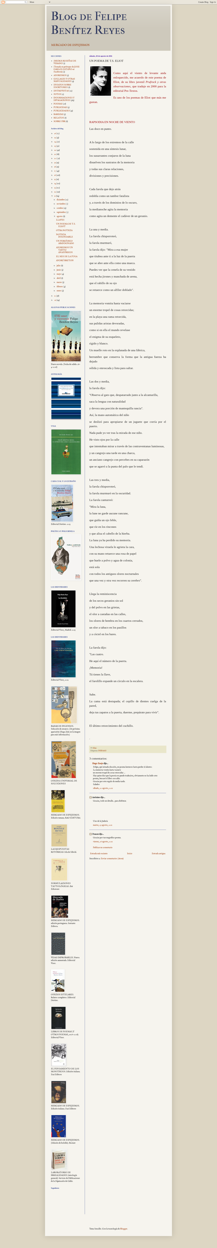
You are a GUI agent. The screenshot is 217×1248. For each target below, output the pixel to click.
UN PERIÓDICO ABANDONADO (65, 242)
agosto (60, 216)
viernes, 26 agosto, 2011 (103, 841)
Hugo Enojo (97, 763)
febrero (60, 286)
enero (59, 290)
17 (55, 171)
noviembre (61, 204)
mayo (59, 274)
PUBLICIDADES (62, 110)
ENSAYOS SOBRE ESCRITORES (62, 86)
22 (55, 150)
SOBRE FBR (59, 121)
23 (55, 146)
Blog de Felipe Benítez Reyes (89, 23)
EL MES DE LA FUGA (66, 256)
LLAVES (60, 220)
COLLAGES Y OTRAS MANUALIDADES (64, 80)
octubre (60, 208)
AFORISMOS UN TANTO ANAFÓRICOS (64, 250)
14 (55, 183)
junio (59, 270)
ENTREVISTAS (61, 91)
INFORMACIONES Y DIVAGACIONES (64, 99)
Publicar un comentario (102, 847)
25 (55, 137)
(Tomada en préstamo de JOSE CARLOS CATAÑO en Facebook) (67, 69)
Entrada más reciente (98, 853)
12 (55, 192)
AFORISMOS (60, 75)
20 (55, 158)
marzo (59, 282)
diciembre (61, 199)
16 (55, 175)
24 (55, 141)
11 (55, 196)
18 (55, 166)
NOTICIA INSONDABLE (64, 235)
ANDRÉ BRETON (65, 260)
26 (55, 133)
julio (59, 265)
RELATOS (59, 118)
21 (55, 154)
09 (55, 300)
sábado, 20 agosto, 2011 (103, 788)
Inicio (129, 853)
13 (55, 187)
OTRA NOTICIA (64, 230)
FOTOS (57, 94)
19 (55, 162)
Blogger (123, 1228)
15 (55, 179)
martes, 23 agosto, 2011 (102, 825)
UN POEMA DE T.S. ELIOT (65, 225)
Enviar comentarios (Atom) (112, 858)
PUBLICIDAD (60, 107)
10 (55, 296)
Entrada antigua (158, 853)
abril (59, 278)
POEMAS (102, 751)
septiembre (61, 212)
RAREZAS (58, 114)
